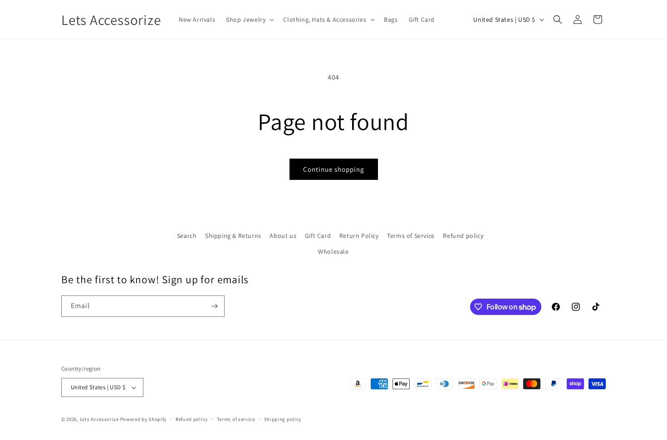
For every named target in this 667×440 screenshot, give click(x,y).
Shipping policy (283, 419)
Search (187, 236)
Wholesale (333, 251)
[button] (249, 19)
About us (283, 236)
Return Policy (359, 236)
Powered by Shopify (143, 419)
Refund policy (463, 236)
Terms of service (236, 419)
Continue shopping (333, 169)
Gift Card (318, 236)
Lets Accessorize (99, 419)
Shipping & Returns (233, 236)
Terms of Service (411, 236)
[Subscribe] (214, 306)
